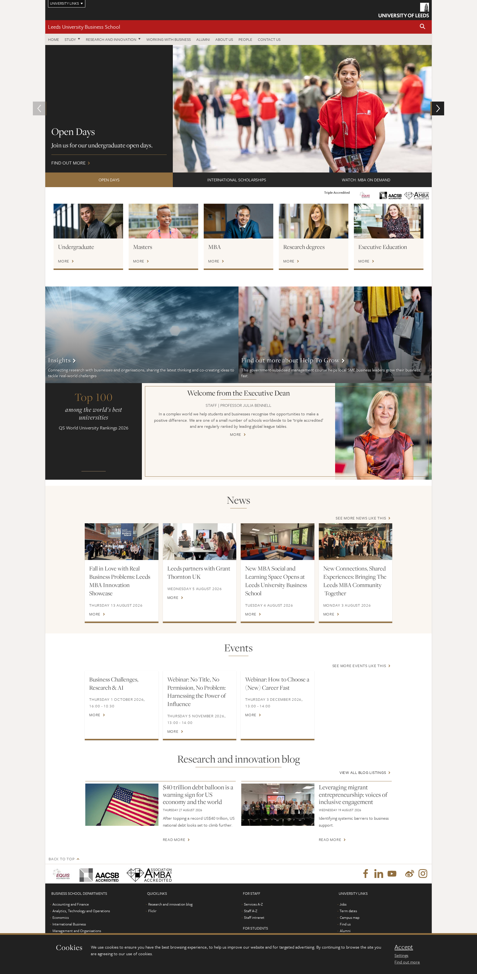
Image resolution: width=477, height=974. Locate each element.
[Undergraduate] (88, 221)
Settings (401, 955)
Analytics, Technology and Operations (81, 911)
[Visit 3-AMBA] (147, 874)
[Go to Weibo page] (409, 873)
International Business (69, 924)
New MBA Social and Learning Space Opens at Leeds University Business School (276, 580)
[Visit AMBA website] (365, 194)
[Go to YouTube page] (392, 873)
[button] (422, 27)
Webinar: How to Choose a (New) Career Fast (277, 683)
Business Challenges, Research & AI (113, 683)
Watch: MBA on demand (366, 180)
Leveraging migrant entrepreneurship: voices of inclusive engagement (353, 794)
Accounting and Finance (70, 904)
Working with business (168, 39)
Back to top (62, 859)
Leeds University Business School (84, 26)
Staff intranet (254, 917)
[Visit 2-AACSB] (98, 874)
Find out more (407, 962)
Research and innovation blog (170, 904)
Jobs (343, 904)
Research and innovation (111, 39)
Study (70, 39)
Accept (403, 947)
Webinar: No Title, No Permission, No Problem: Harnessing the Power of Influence (196, 691)
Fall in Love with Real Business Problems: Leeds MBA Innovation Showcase (119, 580)
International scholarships (236, 180)
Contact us (269, 39)
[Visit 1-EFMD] (62, 874)
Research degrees (304, 247)
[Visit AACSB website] (391, 194)
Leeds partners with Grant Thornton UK (198, 572)
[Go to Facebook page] (365, 873)
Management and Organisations (76, 930)
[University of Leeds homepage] (403, 10)
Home (53, 39)
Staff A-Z (250, 911)
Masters (142, 247)
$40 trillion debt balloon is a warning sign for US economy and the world (198, 794)
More (63, 261)
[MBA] (238, 221)
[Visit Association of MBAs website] (416, 195)
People (245, 39)
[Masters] (163, 221)
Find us (345, 924)
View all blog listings (363, 772)
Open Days (109, 180)
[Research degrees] (313, 221)
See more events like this (359, 665)
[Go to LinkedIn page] (378, 873)
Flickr (152, 911)
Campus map (349, 917)
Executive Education (382, 247)
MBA (214, 247)
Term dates (348, 911)
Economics (60, 917)
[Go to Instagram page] (422, 873)
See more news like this (361, 518)
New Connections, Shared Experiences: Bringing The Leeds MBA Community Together (354, 580)
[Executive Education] (388, 221)
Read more (174, 840)
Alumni (203, 39)
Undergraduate (76, 247)
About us (224, 39)
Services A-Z (253, 904)
